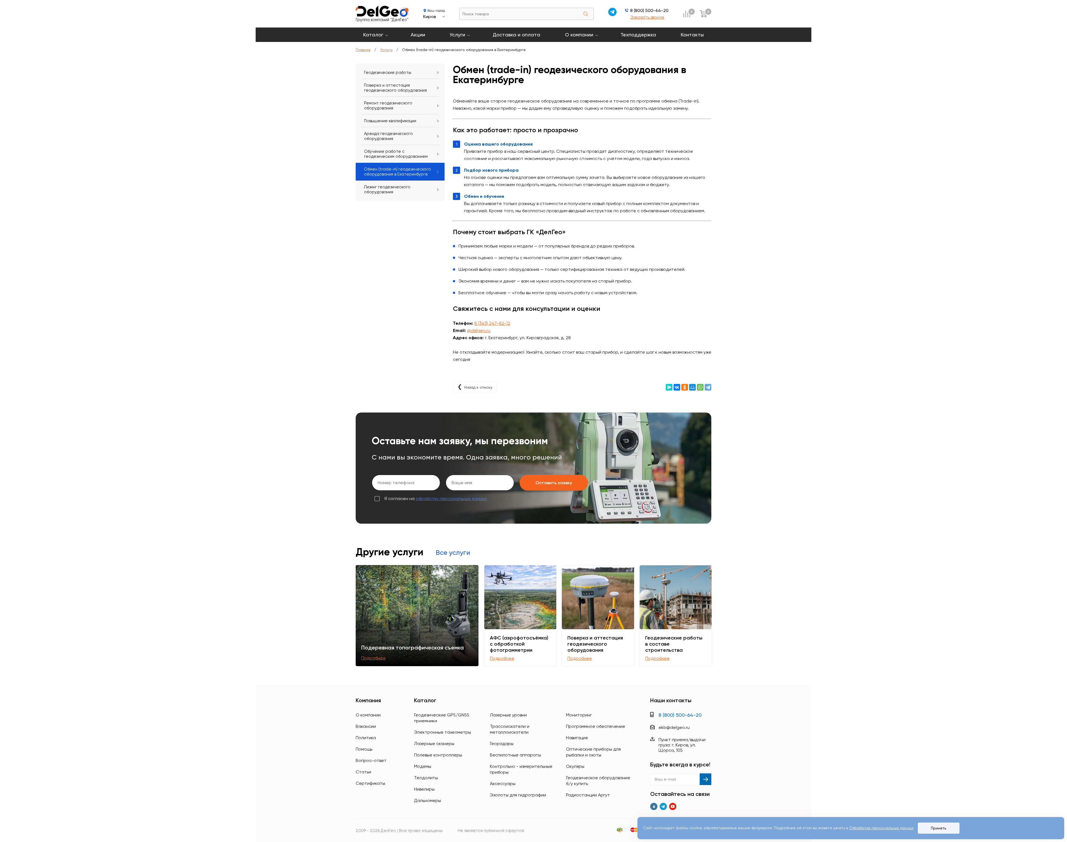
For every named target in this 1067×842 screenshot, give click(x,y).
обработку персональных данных (451, 498)
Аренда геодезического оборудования (388, 136)
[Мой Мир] (692, 387)
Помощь (364, 749)
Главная (363, 50)
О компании (579, 35)
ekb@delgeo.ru (674, 727)
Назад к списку (478, 387)
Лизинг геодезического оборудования (387, 189)
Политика (366, 737)
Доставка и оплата (516, 35)
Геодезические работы (387, 72)
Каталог (373, 35)
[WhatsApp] (700, 387)
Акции (418, 35)
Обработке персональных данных (881, 828)
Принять (938, 828)
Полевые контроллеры (438, 755)
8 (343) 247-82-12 (492, 323)
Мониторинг (579, 715)
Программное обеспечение (595, 726)
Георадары (501, 743)
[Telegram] (708, 387)
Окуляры (575, 766)
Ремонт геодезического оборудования (388, 106)
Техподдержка (638, 35)
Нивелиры (424, 789)
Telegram (663, 806)
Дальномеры (427, 800)
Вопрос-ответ (371, 760)
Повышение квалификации (390, 120)
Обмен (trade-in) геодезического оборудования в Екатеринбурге (397, 172)
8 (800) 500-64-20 (649, 10)
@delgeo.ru (478, 330)
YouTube (672, 806)
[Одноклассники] (684, 387)
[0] (686, 13)
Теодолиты (426, 777)
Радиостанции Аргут (588, 795)
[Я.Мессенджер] (669, 387)
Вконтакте (653, 806)
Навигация (577, 737)
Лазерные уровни (508, 715)
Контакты (692, 35)
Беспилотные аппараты (515, 755)
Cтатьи (363, 771)
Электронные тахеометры (442, 732)
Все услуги (453, 552)
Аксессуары (502, 783)
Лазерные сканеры (434, 743)
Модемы (422, 766)
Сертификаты (370, 783)
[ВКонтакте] (677, 387)
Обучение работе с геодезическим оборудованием (396, 154)
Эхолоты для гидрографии (518, 795)
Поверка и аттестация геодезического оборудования (395, 88)
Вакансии (366, 726)
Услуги (457, 35)
